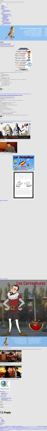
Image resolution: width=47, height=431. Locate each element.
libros (33, 428)
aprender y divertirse (17, 426)
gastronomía (10, 428)
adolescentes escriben (2, 426)
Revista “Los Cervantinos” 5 (6, 19)
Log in (2, 419)
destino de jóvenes (25, 427)
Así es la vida (6, 399)
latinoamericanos (30, 428)
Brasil (30, 426)
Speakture (2, 21)
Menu (0, 3)
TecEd (2, 12)
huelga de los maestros (15, 428)
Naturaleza (6, 429)
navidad (10, 429)
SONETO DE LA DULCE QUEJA (7, 14)
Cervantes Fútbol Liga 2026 (4, 393)
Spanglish (2, 24)
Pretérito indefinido (5, 17)
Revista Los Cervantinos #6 (4, 278)
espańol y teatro (5, 428)
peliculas (40, 429)
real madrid (43, 429)
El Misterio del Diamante (39, 427)
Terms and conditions (2, 423)
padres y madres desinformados (35, 429)
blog (26, 426)
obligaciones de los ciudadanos (26, 429)
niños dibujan (15, 429)
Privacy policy (1, 422)
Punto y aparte (3, 8)
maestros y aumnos (39, 428)
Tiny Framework (3, 430)
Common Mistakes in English (5, 43)
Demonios (11, 427)
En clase (2, 7)
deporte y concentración (17, 427)
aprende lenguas (8, 426)
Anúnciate (2, 5)
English (1, 86)
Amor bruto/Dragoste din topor (6, 11)
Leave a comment (13, 45)
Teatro (2, 9)
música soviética (3, 429)
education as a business (3, 395)
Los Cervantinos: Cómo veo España (7, 23)
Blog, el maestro (3, 6)
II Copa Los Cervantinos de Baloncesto (22, 428)
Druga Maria (2, 398)
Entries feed (2, 420)
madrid (36, 428)
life (34, 428)
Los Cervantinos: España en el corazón (7, 22)
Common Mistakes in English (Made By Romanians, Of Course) (11, 95)
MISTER (43, 428)
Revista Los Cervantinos (4, 18)
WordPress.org (3, 421)
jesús (27, 428)
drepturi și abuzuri (34, 427)
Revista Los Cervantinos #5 (4, 200)
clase (37, 426)
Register (6, 430)
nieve (12, 429)
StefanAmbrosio (2, 45)
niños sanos (19, 429)
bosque (28, 426)
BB (1, 394)
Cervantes (35, 426)
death (9, 427)
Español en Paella (3, 392)
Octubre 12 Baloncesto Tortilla (8, 400)
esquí (8, 428)
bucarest (32, 426)
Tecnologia (2, 13)
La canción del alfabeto (5, 16)
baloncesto (23, 426)
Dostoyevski (30, 427)
